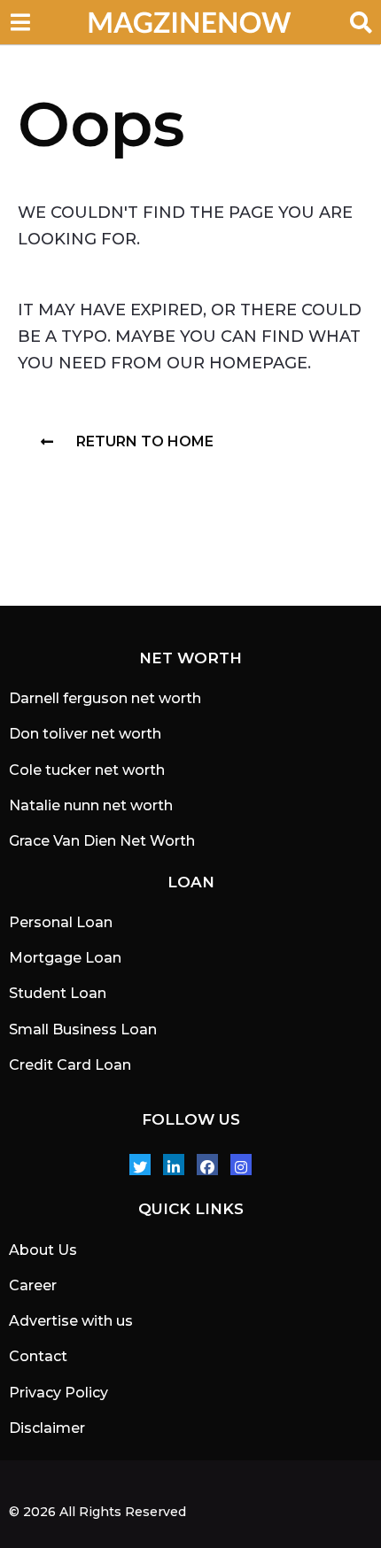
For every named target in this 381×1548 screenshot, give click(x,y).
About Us (43, 1250)
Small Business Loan (83, 1029)
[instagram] (241, 1164)
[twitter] (140, 1164)
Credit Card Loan (70, 1065)
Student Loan (57, 993)
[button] (20, 22)
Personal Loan (61, 922)
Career (33, 1285)
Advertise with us (71, 1320)
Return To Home (145, 441)
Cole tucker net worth (87, 770)
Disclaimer (47, 1428)
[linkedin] (173, 1164)
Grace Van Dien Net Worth (102, 840)
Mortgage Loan (65, 957)
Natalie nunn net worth (91, 805)
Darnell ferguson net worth (105, 698)
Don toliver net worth (85, 733)
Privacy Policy (58, 1392)
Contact (38, 1356)
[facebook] (207, 1164)
